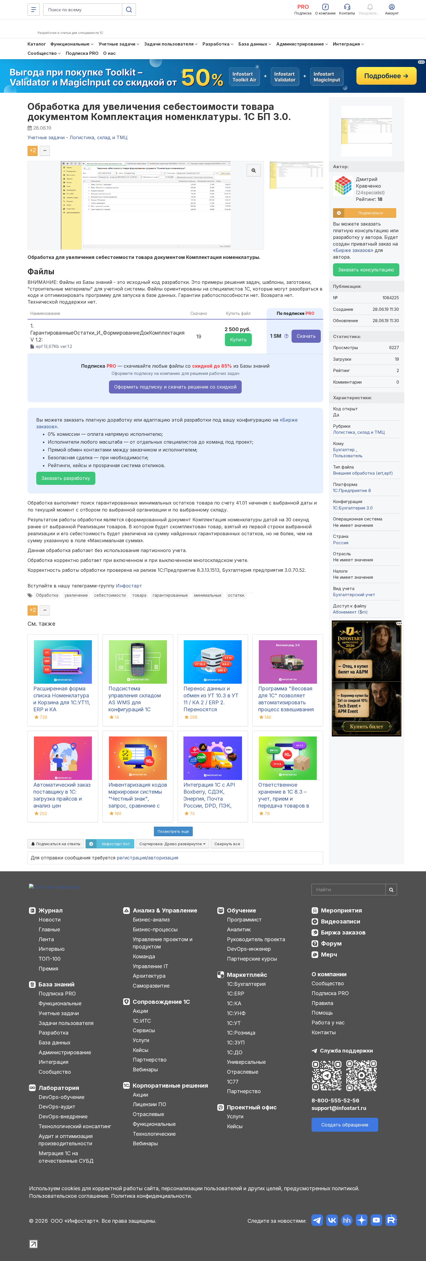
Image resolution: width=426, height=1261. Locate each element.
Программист (244, 920)
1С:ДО (235, 1052)
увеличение (76, 595)
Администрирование (65, 1052)
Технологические (154, 1134)
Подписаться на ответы (57, 843)
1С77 (233, 1082)
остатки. (236, 595)
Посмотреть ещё (173, 831)
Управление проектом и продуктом (162, 943)
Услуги (141, 1040)
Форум (331, 943)
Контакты (324, 1032)
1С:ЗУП (236, 1042)
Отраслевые (148, 1114)
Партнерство (150, 1060)
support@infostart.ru (339, 1108)
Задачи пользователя (66, 1023)
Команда (144, 956)
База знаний (56, 984)
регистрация (131, 858)
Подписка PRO (57, 993)
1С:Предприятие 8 (352, 490)
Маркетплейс (247, 974)
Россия (340, 542)
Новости (50, 920)
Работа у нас (328, 1022)
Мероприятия (341, 910)
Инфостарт (129, 586)
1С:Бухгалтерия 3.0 (353, 508)
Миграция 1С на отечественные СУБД (66, 1157)
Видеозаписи (340, 921)
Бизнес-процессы (155, 929)
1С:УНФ (236, 1013)
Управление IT (150, 966)
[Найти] (391, 889)
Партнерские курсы (252, 959)
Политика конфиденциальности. (151, 1196)
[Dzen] (361, 1221)
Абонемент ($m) (350, 612)
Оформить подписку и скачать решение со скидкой (175, 387)
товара (139, 595)
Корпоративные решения (170, 1085)
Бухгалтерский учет (354, 594)
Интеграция (53, 1062)
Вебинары (145, 1069)
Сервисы (144, 1030)
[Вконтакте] (332, 1221)
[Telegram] (317, 1221)
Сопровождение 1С (161, 1001)
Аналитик (239, 929)
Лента (46, 939)
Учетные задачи (59, 1013)
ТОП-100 (50, 959)
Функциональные (60, 1003)
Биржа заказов (343, 932)
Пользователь (348, 455)
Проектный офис (252, 1107)
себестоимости (110, 595)
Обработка (47, 595)
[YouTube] (376, 1221)
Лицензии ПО (149, 1104)
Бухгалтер (344, 449)
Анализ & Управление (165, 910)
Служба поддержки (346, 1051)
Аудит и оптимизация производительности (66, 1140)
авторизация (163, 858)
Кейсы (140, 1050)
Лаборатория (59, 1087)
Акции (140, 1011)
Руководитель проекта (256, 939)
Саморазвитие (151, 986)
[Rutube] (391, 1221)
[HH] (347, 1221)
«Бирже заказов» (353, 250)
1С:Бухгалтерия (246, 984)
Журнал (51, 910)
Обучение (241, 910)
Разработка (53, 1033)
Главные (49, 929)
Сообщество (55, 1072)
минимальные (207, 595)
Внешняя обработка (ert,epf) (363, 473)
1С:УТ (234, 1023)
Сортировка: (171, 843)
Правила (322, 1003)
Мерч (329, 954)
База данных (54, 1042)
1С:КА (234, 1003)
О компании (329, 974)
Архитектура (149, 976)
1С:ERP (235, 993)
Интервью (52, 949)
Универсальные (246, 1062)
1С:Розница (241, 1033)
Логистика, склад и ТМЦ (359, 432)
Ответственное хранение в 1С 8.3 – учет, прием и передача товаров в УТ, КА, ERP (283, 799)
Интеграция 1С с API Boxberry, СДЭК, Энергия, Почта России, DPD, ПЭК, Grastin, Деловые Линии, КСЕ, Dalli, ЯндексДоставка (209, 806)
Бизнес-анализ (151, 920)
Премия (48, 969)
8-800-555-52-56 (335, 1100)
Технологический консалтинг (75, 1126)
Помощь (322, 1013)
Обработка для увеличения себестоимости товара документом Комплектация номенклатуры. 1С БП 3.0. (159, 111)
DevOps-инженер (249, 949)
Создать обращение (344, 1125)
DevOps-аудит (57, 1107)
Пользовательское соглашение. (69, 1196)
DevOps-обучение (61, 1097)
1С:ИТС (142, 1021)
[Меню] (34, 9)
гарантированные (170, 595)
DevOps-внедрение (63, 1116)
